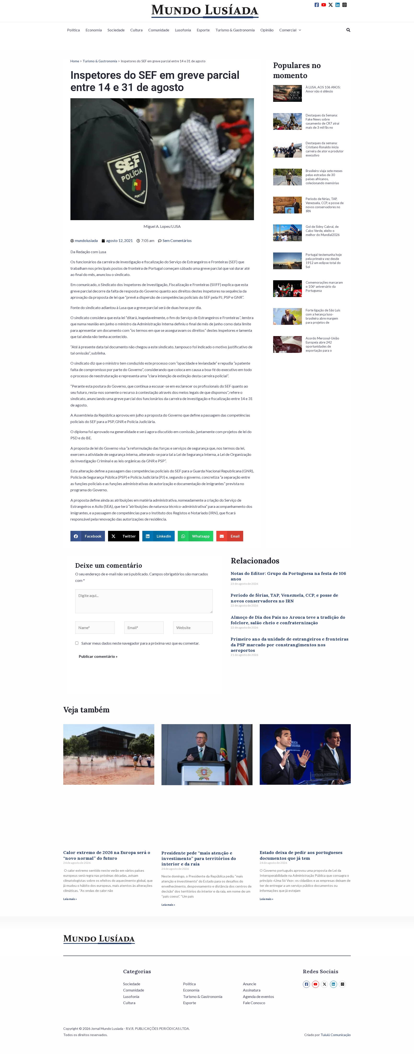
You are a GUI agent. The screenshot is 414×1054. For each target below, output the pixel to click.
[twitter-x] (331, 4)
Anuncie (249, 983)
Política (73, 30)
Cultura (136, 30)
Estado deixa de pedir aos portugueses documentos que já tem (301, 855)
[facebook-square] (317, 4)
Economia (94, 30)
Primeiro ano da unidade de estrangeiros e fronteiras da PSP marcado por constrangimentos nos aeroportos (289, 644)
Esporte (203, 30)
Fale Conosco (254, 1002)
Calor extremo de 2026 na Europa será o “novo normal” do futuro (106, 855)
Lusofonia (183, 30)
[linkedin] (338, 4)
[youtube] (324, 4)
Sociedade (116, 30)
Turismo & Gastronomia (235, 30)
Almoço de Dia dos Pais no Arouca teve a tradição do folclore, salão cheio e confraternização (288, 619)
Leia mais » (70, 899)
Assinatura (251, 990)
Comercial (287, 30)
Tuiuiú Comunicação (336, 1035)
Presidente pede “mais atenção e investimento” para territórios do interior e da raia (198, 858)
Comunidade (158, 30)
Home (74, 61)
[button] (298, 30)
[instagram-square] (345, 4)
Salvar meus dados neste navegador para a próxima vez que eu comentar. (140, 643)
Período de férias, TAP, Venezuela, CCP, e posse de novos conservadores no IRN (284, 597)
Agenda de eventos (258, 996)
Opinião (267, 30)
